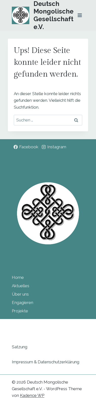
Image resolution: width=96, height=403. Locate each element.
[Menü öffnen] (79, 15)
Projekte (20, 310)
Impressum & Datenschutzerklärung (45, 361)
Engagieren (22, 302)
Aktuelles (20, 285)
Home (18, 277)
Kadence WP (32, 395)
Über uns (20, 294)
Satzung (19, 346)
